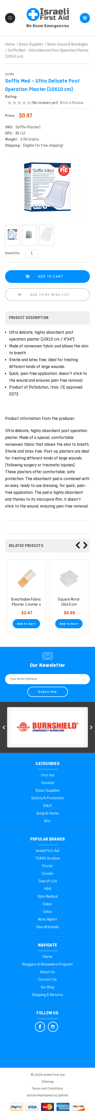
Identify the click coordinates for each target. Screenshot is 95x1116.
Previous (78, 545)
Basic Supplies (48, 790)
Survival (47, 783)
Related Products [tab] (26, 546)
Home (47, 956)
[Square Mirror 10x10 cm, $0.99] (69, 578)
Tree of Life (47, 881)
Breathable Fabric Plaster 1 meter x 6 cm (26, 604)
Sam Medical (47, 896)
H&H (47, 889)
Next (85, 545)
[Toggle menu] (10, 18)
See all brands (47, 927)
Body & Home (48, 813)
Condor (47, 873)
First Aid (47, 775)
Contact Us (47, 979)
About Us (47, 972)
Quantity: (12, 253)
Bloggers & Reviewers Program (47, 964)
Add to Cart (26, 624)
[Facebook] (40, 1027)
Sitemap (48, 1082)
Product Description (29, 318)
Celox (47, 911)
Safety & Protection (47, 798)
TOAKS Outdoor (47, 858)
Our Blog (47, 987)
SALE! (47, 805)
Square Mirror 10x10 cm (69, 602)
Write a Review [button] (72, 102)
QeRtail (63, 1095)
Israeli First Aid (47, 850)
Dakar (47, 904)
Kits (47, 821)
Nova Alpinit (47, 919)
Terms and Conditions (47, 1089)
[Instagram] (53, 1027)
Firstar (47, 866)
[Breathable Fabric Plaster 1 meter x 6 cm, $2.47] (26, 578)
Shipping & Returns (47, 995)
